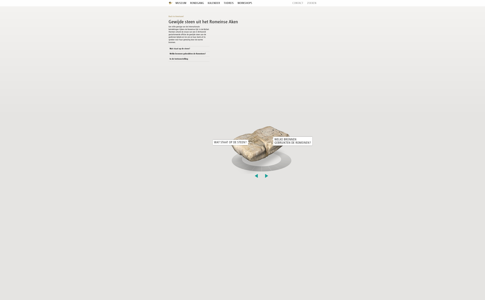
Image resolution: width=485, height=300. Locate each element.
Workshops (245, 3)
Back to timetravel (176, 17)
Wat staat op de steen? (180, 49)
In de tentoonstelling (179, 59)
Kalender (214, 3)
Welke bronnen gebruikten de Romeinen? (188, 54)
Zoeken (311, 3)
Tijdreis (229, 3)
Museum (181, 3)
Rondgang (197, 3)
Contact (297, 3)
